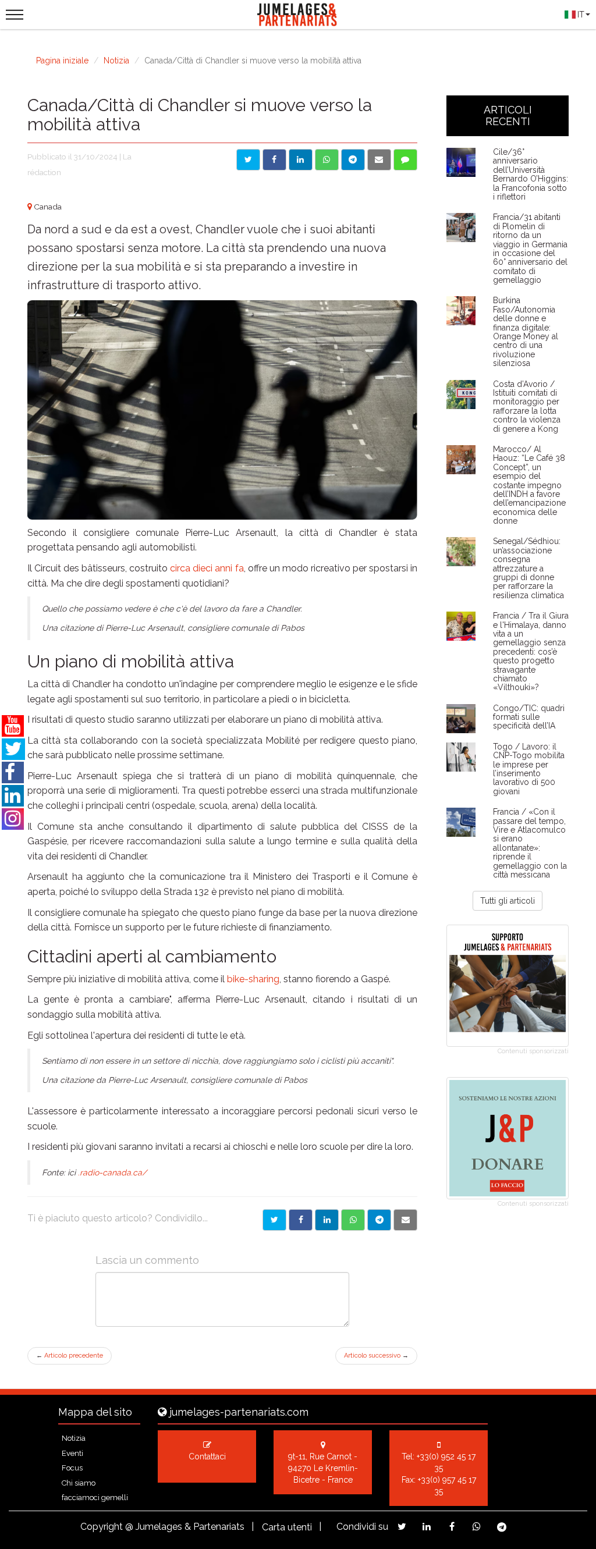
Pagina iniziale (62, 60)
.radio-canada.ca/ (112, 1172)
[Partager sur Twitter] (274, 1220)
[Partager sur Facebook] (301, 1220)
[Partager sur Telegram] (379, 1220)
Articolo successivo (376, 1355)
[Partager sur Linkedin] (327, 1220)
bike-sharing (253, 979)
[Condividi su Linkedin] (301, 159)
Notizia (116, 60)
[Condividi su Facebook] (274, 159)
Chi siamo (78, 1483)
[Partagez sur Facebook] (452, 1526)
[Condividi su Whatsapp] (327, 159)
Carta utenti (287, 1527)
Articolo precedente (69, 1355)
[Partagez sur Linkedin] (427, 1526)
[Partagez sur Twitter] (402, 1526)
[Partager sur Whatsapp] (353, 1220)
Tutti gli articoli (507, 900)
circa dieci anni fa (206, 568)
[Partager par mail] (405, 1220)
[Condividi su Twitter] (248, 159)
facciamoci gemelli (95, 1497)
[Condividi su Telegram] (353, 159)
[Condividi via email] (379, 159)
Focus (72, 1467)
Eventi (72, 1453)
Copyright (101, 1526)
